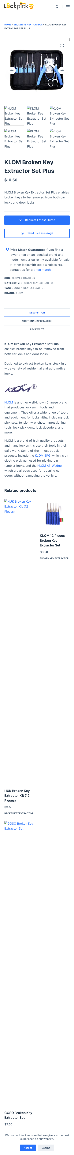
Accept (28, 1147)
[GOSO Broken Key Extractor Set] (19, 963)
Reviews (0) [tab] (37, 329)
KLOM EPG (42, 455)
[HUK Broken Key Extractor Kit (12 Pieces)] (19, 641)
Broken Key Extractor (28, 24)
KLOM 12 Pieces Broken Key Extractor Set (52, 540)
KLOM (19, 292)
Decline (46, 1147)
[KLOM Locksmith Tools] (36, 389)
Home (7, 24)
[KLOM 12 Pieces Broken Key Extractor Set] (55, 514)
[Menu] (68, 6)
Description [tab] (37, 312)
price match (42, 270)
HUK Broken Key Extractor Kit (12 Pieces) (17, 795)
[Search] (57, 6)
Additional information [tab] (37, 321)
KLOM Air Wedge (49, 465)
